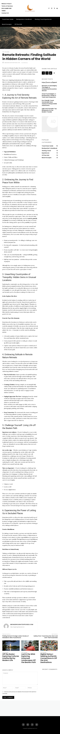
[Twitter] (54, 8)
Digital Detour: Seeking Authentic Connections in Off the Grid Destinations (48, 658)
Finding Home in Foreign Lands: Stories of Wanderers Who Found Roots (15, 637)
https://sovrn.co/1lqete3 (49, 82)
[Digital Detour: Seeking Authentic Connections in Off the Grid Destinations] (49, 645)
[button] (57, 8)
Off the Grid (5, 51)
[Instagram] (52, 8)
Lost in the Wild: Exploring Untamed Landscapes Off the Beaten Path (28, 658)
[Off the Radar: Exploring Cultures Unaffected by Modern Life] (11, 645)
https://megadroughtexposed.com (17, 627)
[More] (54, 73)
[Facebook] (49, 8)
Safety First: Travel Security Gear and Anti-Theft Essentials (46, 637)
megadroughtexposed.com (12, 62)
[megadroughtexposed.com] (3, 62)
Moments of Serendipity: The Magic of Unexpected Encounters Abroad (49, 88)
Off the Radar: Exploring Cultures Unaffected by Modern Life (10, 657)
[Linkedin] (50, 73)
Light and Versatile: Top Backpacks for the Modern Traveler (49, 110)
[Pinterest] (32, 724)
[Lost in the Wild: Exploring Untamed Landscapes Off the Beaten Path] (30, 645)
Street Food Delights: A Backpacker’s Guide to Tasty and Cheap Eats (49, 95)
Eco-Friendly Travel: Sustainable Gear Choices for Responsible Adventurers (49, 103)
